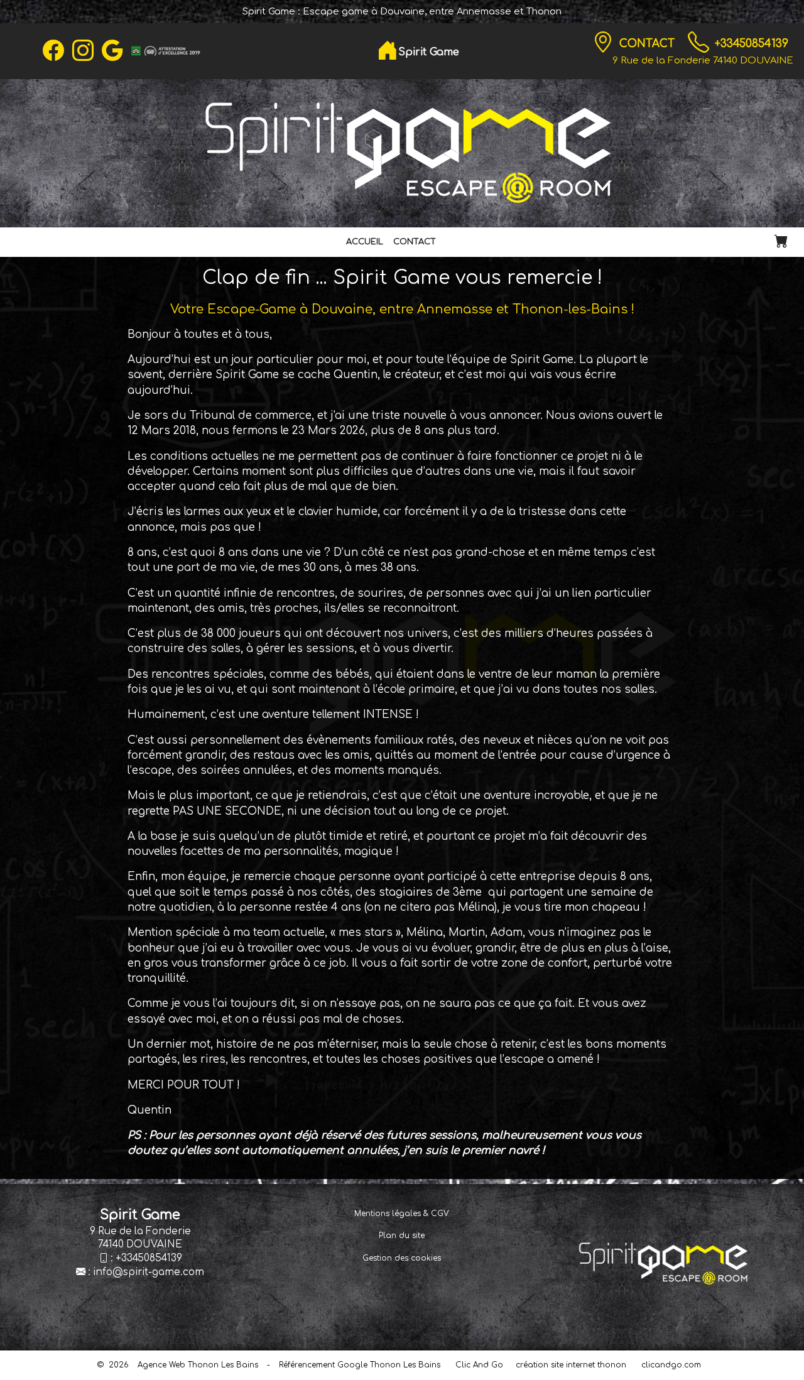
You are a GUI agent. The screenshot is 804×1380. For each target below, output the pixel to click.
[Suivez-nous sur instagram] (83, 51)
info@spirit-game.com (148, 1272)
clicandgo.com (671, 1365)
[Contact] (603, 42)
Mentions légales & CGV (401, 1213)
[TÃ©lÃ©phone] (698, 42)
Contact (648, 44)
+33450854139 (751, 44)
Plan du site (402, 1235)
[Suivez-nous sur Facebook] (53, 51)
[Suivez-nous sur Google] (112, 51)
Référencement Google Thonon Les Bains (359, 1365)
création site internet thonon (571, 1365)
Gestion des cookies (401, 1258)
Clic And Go (479, 1365)
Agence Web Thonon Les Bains (198, 1365)
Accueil (364, 241)
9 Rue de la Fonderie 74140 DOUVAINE (702, 60)
